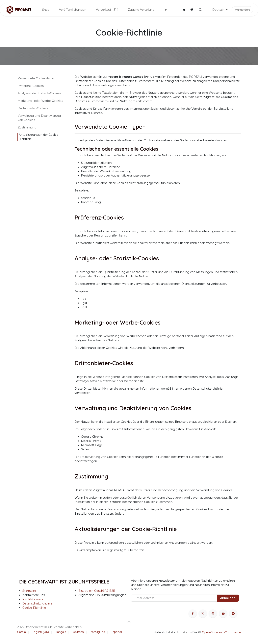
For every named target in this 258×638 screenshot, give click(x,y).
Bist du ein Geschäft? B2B (96, 591)
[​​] (206, 10)
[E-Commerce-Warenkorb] (183, 10)
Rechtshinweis (32, 599)
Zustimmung (27, 127)
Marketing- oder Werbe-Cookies (40, 101)
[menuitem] (45, 10)
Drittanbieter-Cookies (33, 108)
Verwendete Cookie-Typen (36, 78)
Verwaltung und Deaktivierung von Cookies (39, 118)
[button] (200, 10)
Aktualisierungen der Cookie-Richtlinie (39, 137)
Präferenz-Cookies (31, 86)
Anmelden (242, 10)
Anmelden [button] (227, 598)
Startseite (29, 591)
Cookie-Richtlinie (34, 608)
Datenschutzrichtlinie (37, 603)
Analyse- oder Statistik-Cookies (39, 93)
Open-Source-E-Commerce (221, 632)
